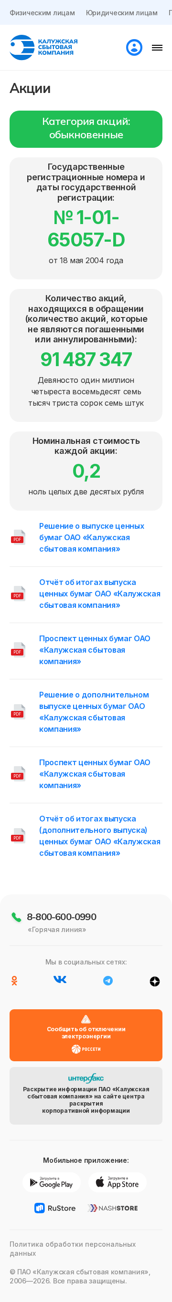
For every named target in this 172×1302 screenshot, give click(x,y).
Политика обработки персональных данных (73, 1248)
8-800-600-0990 (61, 917)
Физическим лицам (42, 13)
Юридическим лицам (122, 13)
